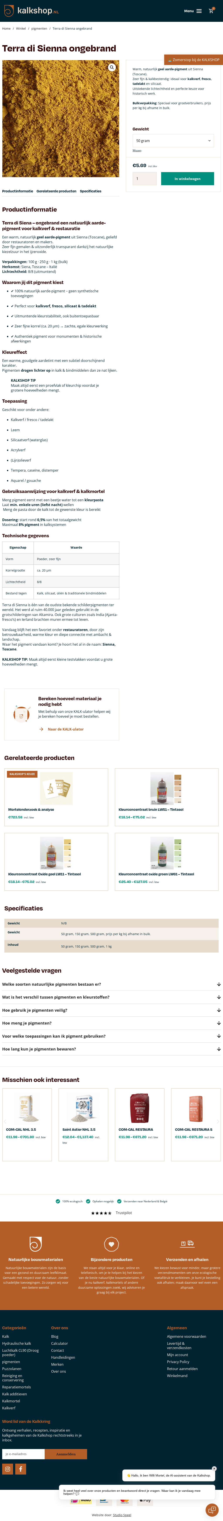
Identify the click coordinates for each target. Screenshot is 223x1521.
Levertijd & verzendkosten (179, 1345)
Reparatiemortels (16, 1387)
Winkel (21, 28)
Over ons (58, 1371)
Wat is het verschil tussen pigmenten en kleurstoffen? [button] (56, 997)
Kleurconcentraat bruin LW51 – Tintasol (151, 809)
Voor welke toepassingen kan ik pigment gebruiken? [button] (54, 1036)
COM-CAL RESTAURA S (193, 1129)
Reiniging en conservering (13, 1378)
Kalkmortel (11, 1401)
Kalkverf (8, 1408)
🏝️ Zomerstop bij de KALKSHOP (194, 59)
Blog (54, 1336)
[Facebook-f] (20, 1469)
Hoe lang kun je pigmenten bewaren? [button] (39, 1049)
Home (6, 28)
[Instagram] (7, 1469)
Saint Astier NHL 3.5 (79, 1129)
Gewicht (141, 129)
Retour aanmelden (182, 1369)
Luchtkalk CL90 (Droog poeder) (20, 1352)
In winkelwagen (188, 178)
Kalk (5, 1336)
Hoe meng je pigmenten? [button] (27, 1023)
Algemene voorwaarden (186, 1336)
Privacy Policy (178, 1362)
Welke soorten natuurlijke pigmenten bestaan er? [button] (51, 984)
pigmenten (39, 28)
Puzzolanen (11, 1369)
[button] (112, 67)
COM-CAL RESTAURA (136, 1129)
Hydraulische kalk (16, 1343)
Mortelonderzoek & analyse (31, 809)
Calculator (59, 1343)
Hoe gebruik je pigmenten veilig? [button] (34, 1010)
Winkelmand (177, 1376)
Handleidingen (63, 1357)
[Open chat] (212, 1510)
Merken (57, 1364)
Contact (57, 1350)
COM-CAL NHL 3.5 (21, 1129)
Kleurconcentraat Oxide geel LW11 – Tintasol (44, 874)
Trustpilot (124, 1212)
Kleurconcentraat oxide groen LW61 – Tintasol (156, 874)
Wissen (137, 150)
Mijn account (177, 1355)
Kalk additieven (14, 1394)
